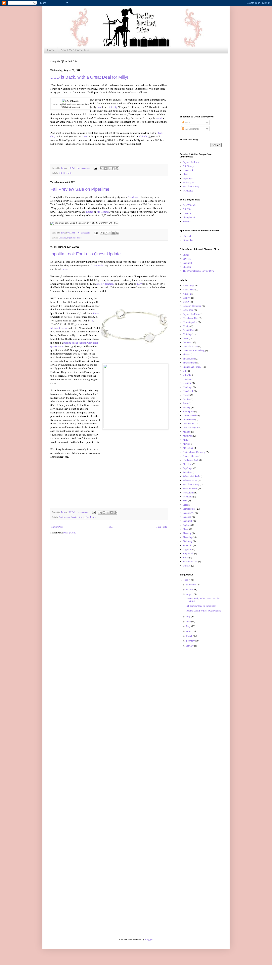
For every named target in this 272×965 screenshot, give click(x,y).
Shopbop (187, 266)
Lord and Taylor (190, 427)
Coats (185, 338)
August (190, 594)
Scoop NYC (188, 512)
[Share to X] (109, 168)
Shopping (187, 537)
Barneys (187, 297)
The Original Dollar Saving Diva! (198, 270)
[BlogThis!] (106, 168)
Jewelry (82, 517)
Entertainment (189, 362)
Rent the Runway (191, 186)
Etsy (139, 283)
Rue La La (188, 190)
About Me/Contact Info (75, 50)
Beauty (186, 301)
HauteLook (188, 170)
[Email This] (102, 168)
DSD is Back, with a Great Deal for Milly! (89, 77)
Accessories (188, 285)
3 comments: (83, 512)
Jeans (185, 403)
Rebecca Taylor (190, 480)
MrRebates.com (58, 328)
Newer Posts (57, 526)
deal (99, 107)
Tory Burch (188, 553)
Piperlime (132, 197)
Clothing (62, 237)
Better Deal (188, 309)
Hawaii (186, 395)
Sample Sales (189, 508)
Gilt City (112, 107)
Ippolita (74, 517)
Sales (79, 237)
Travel (186, 557)
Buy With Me (189, 205)
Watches (187, 565)
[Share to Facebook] (113, 168)
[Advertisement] (200, 89)
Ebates (90, 211)
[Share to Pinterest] (117, 168)
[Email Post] (95, 168)
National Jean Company (194, 451)
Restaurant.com (190, 488)
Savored (187, 258)
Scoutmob (187, 262)
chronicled (99, 265)
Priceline (187, 472)
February (190, 640)
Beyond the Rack (191, 162)
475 (91, 320)
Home (51, 50)
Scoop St (187, 221)
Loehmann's (188, 423)
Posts (187, 122)
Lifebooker (188, 239)
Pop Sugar (188, 178)
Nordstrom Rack (191, 460)
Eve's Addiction (105, 283)
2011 (186, 580)
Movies (186, 443)
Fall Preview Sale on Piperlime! (80, 189)
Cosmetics (188, 342)
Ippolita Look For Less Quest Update (85, 253)
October (190, 589)
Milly (70, 173)
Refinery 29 (188, 182)
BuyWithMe (189, 330)
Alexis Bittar (189, 289)
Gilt (184, 370)
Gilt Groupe (188, 166)
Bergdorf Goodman (192, 305)
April (189, 630)
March (189, 635)
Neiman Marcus (190, 455)
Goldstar (187, 378)
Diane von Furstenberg (193, 350)
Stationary (187, 541)
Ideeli (185, 174)
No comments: (83, 168)
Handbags (187, 387)
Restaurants (188, 492)
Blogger (148, 939)
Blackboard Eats (190, 317)
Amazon (187, 293)
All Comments (191, 128)
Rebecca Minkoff (191, 476)
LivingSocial (189, 217)
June (188, 621)
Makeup (187, 431)
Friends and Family (192, 366)
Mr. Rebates (103, 211)
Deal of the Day (190, 346)
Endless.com (64, 517)
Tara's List (187, 545)
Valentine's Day (190, 561)
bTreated (187, 235)
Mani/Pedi (188, 435)
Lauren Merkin (190, 415)
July (188, 616)
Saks (185, 500)
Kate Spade (188, 411)
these (64, 269)
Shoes (186, 528)
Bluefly (186, 326)
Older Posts (161, 526)
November (191, 584)
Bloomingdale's (190, 321)
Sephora (187, 524)
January (190, 645)
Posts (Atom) (69, 532)
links (84, 136)
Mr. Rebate (91, 517)
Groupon (187, 213)
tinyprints (187, 549)
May (188, 626)
